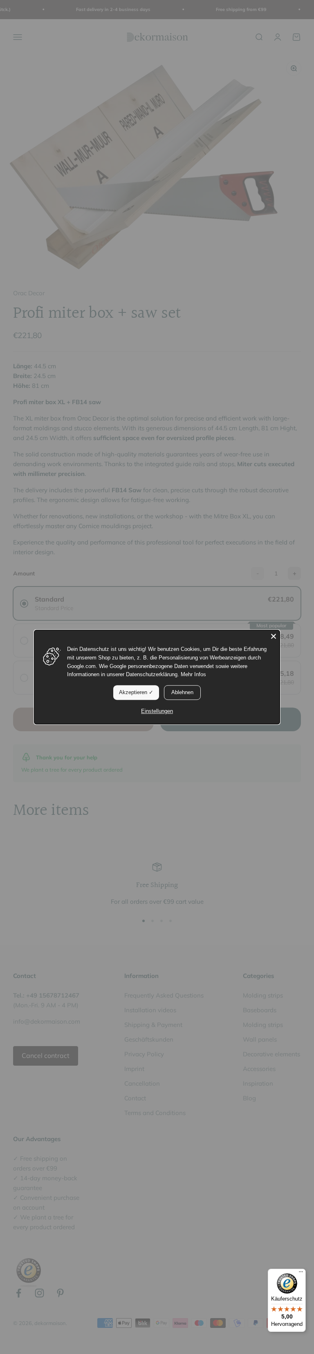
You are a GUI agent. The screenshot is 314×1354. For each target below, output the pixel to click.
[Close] (273, 636)
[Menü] (301, 1274)
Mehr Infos (193, 675)
